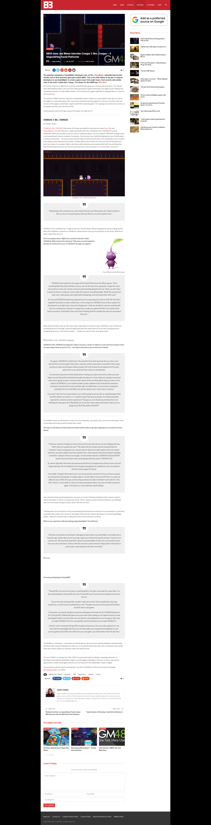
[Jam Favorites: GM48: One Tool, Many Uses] (112, 737)
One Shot (102, 82)
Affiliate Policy (119, 817)
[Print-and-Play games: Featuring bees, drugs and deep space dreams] (134, 65)
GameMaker (67, 674)
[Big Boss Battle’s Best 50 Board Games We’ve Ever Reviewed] (134, 57)
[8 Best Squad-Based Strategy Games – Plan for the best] (134, 41)
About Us (46, 817)
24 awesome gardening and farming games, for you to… (153, 104)
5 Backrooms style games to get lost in (153, 47)
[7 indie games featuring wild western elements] (134, 121)
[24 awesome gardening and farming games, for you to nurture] (134, 105)
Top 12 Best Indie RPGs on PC (150, 111)
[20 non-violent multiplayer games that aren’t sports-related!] (134, 97)
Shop (160, 5)
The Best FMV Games (148, 71)
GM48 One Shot (82, 674)
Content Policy (85, 817)
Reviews (130, 5)
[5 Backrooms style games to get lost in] (134, 49)
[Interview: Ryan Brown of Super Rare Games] (56, 737)
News (122, 5)
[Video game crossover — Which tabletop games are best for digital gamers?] (134, 81)
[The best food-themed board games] (134, 89)
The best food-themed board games (153, 87)
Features (140, 5)
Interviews (90, 674)
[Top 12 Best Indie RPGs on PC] (134, 113)
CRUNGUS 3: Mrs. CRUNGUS (55, 674)
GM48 (74, 674)
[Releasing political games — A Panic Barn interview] (84, 737)
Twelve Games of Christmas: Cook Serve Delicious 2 (104, 712)
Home (115, 5)
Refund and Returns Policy (102, 817)
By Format (151, 5)
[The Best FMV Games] (134, 73)
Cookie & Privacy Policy (70, 817)
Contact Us (56, 817)
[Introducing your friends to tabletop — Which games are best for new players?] (134, 129)
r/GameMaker (98, 75)
